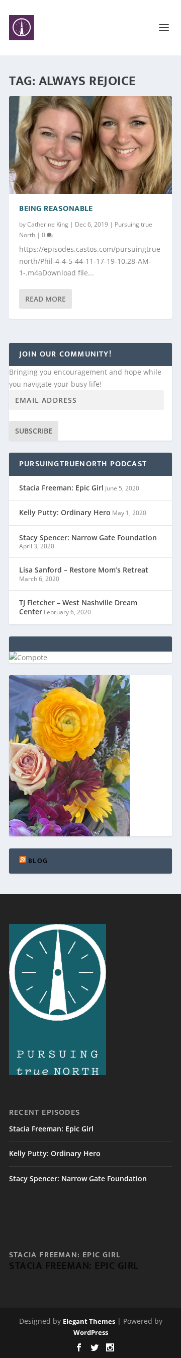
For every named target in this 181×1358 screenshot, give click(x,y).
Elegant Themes (89, 1321)
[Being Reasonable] (90, 145)
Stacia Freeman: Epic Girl (61, 487)
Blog (38, 861)
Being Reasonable (56, 209)
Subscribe (33, 431)
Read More (45, 299)
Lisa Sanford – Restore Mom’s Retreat (83, 570)
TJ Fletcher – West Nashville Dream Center (78, 607)
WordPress (90, 1332)
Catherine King (47, 224)
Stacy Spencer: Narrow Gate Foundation (88, 537)
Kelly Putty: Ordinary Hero (65, 512)
